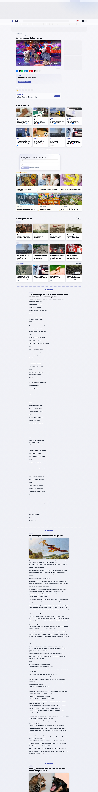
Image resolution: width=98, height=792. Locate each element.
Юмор (21, 33)
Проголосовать (25, 167)
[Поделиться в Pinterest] (32, 71)
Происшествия (20, 263)
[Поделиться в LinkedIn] (27, 71)
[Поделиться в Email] (37, 71)
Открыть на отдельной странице (49, 523)
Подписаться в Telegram (24, 81)
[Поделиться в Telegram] (25, 71)
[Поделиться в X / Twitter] (20, 71)
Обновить (79, 218)
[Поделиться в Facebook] (17, 71)
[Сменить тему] (80, 21)
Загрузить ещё (49, 149)
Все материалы (78, 242)
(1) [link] (37, 123)
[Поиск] (75, 21)
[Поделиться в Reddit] (30, 71)
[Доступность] (85, 1)
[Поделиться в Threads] (35, 71)
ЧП (17, 242)
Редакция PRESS (34, 35)
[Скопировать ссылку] (40, 71)
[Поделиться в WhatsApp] (22, 71)
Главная (17, 33)
